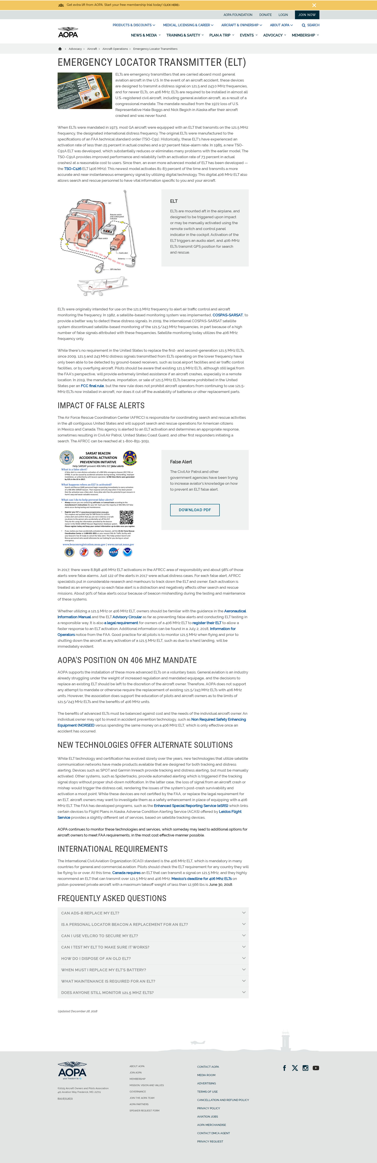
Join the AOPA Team (142, 1098)
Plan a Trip (220, 35)
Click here (170, 5)
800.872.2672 (65, 1098)
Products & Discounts (132, 25)
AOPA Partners (139, 1104)
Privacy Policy (208, 1108)
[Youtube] (315, 1068)
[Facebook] (286, 1068)
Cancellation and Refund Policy (223, 1100)
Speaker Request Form (144, 1110)
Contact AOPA (208, 1066)
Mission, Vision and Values (147, 1085)
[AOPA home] (68, 36)
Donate (265, 15)
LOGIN (283, 15)
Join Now (307, 15)
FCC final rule (92, 386)
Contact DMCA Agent (213, 1133)
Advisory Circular (127, 617)
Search (313, 25)
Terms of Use (207, 1091)
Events (247, 35)
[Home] (63, 48)
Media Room (206, 1075)
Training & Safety (183, 35)
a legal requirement (121, 623)
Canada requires (126, 873)
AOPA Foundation (238, 15)
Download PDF (195, 510)
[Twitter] (296, 1068)
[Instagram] (307, 1068)
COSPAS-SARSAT (228, 315)
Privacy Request (210, 1141)
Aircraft (92, 48)
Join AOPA (136, 1072)
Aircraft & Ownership (240, 25)
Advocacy (273, 35)
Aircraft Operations (116, 48)
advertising (206, 1083)
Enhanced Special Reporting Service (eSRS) (191, 805)
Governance (138, 1091)
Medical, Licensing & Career (186, 25)
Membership (304, 35)
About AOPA (279, 25)
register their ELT (206, 623)
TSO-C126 (72, 168)
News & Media (144, 35)
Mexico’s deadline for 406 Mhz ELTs (201, 878)
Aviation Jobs (207, 1116)
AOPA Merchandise (211, 1125)
